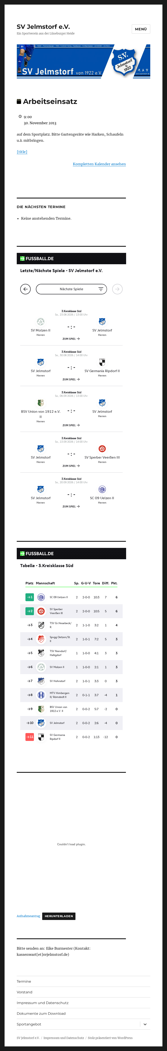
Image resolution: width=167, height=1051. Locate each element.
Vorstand (24, 992)
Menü (141, 29)
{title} (22, 152)
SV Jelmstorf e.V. (43, 26)
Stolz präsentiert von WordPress (110, 1038)
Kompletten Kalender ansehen (99, 164)
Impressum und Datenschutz (42, 1003)
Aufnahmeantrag (28, 916)
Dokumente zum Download (41, 1013)
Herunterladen (59, 916)
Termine (24, 981)
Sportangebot (29, 1024)
